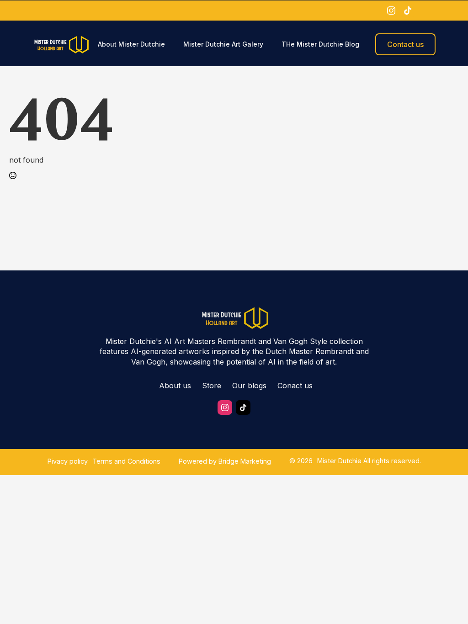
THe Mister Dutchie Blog (320, 44)
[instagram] (391, 10)
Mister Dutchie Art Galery (223, 44)
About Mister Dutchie (131, 44)
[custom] (407, 10)
